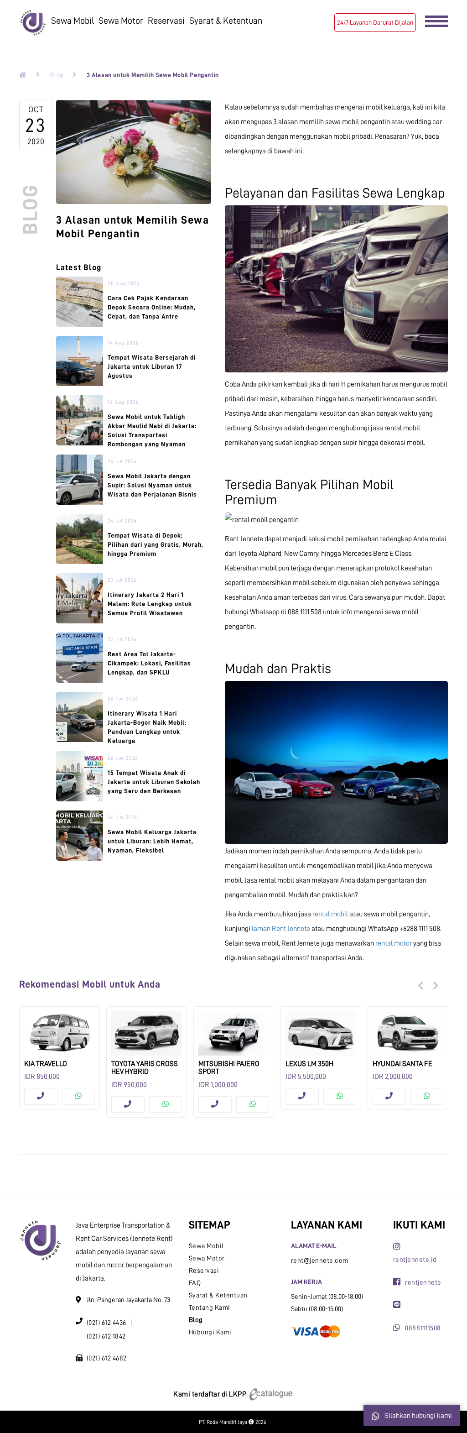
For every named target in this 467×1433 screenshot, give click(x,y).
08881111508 (423, 1328)
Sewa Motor (121, 20)
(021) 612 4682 (107, 1358)
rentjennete (423, 1282)
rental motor (393, 943)
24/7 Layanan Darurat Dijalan (375, 22)
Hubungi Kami (210, 1332)
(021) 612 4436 (106, 1322)
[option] (59, 1058)
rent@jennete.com (319, 1260)
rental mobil (330, 914)
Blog (56, 75)
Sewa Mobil (72, 20)
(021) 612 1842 (106, 1336)
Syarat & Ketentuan (225, 20)
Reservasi (166, 20)
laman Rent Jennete (281, 928)
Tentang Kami (209, 1307)
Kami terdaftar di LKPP (210, 1394)
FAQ (195, 1283)
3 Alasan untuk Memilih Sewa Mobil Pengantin (153, 75)
